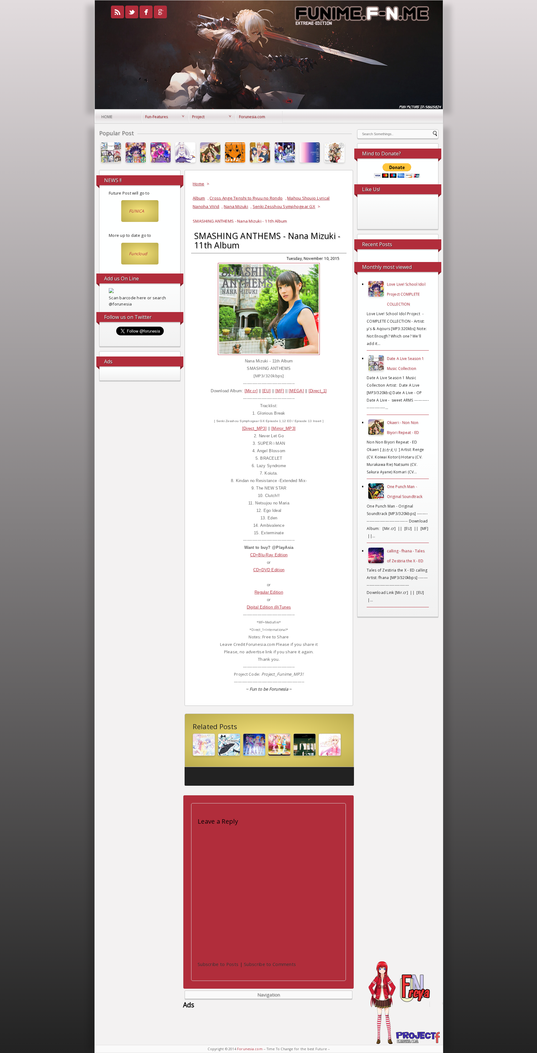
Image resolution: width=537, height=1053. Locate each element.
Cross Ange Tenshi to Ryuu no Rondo (245, 198)
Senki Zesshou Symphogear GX (284, 206)
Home (106, 116)
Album (199, 198)
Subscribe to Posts (218, 964)
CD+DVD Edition (269, 570)
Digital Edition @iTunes (269, 607)
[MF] (279, 391)
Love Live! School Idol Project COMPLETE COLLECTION (406, 294)
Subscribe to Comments (270, 964)
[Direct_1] (318, 391)
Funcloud (138, 253)
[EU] (266, 391)
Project (198, 116)
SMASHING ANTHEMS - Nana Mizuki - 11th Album (267, 240)
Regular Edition (269, 592)
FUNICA (136, 211)
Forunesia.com (252, 116)
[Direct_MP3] (254, 428)
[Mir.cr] (251, 391)
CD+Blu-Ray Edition (269, 555)
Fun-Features (156, 116)
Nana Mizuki (236, 206)
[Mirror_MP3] (283, 428)
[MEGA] (296, 391)
